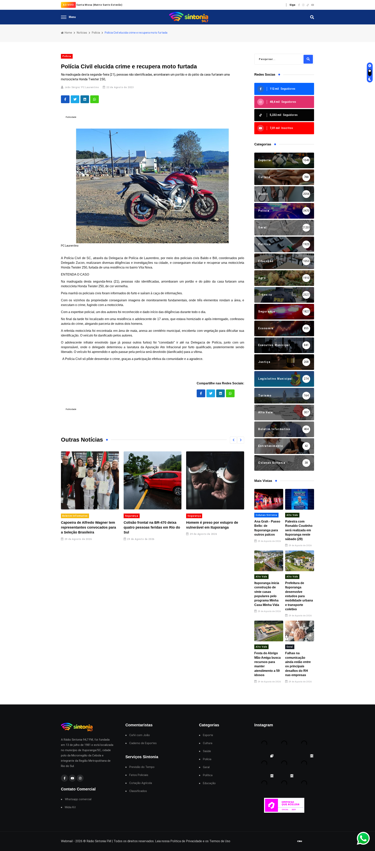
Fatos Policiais (138, 775)
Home (68, 32)
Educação (209, 783)
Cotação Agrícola (140, 783)
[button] (233, 440)
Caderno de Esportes (143, 743)
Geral (290, 646)
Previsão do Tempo (141, 767)
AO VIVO (68, 4)
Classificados (138, 791)
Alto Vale (292, 515)
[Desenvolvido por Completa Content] (299, 841)
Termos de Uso (219, 841)
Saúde (207, 751)
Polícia (96, 32)
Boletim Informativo (75, 516)
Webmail (67, 841)
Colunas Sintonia (266, 515)
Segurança (131, 516)
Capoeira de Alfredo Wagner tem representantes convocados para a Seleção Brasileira (88, 527)
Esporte (208, 735)
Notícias (82, 32)
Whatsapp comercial (78, 799)
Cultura (207, 743)
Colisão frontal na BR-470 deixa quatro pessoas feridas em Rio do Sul (152, 527)
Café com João (139, 735)
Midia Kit (70, 807)
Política (207, 775)
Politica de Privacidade (186, 841)
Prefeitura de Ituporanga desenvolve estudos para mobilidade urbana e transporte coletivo (299, 596)
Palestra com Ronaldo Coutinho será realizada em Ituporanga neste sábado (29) (298, 530)
